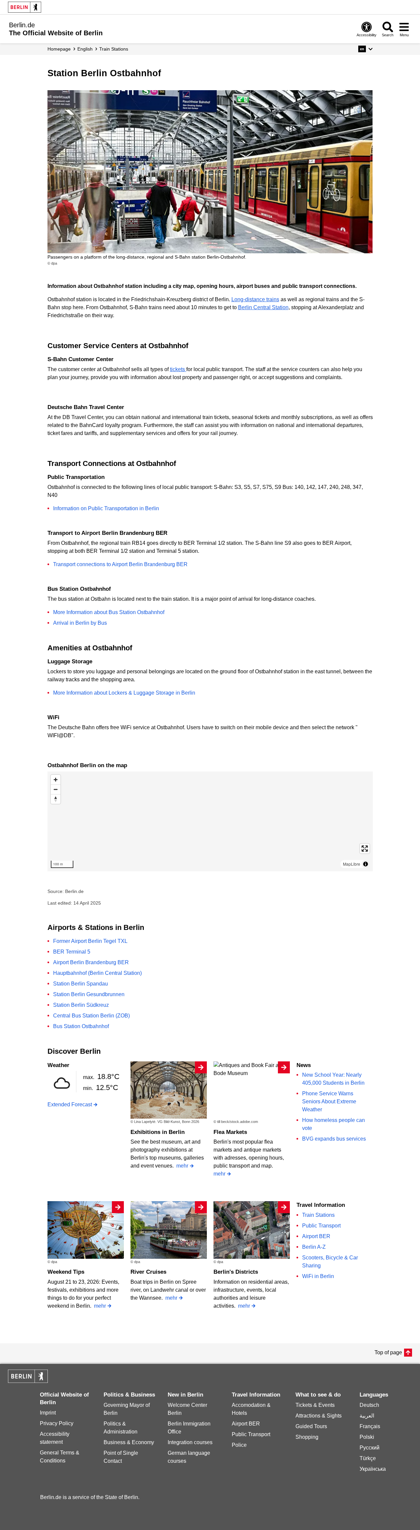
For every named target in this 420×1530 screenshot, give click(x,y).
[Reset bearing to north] (55, 799)
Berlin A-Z (314, 1247)
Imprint (48, 1413)
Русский (369, 1447)
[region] (210, 821)
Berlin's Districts (235, 1272)
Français (370, 1426)
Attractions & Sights (318, 1416)
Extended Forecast (69, 1104)
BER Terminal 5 (71, 952)
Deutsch (369, 1405)
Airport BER (316, 1236)
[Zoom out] (55, 789)
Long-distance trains (255, 299)
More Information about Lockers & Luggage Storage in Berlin (124, 693)
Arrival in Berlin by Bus (80, 623)
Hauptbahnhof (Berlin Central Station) (97, 973)
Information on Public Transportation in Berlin (106, 508)
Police (239, 1445)
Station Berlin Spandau (80, 983)
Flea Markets (230, 1132)
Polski (367, 1437)
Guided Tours (311, 1426)
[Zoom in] (55, 779)
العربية (367, 1416)
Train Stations (318, 1215)
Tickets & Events (315, 1405)
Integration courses (190, 1442)
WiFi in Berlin (318, 1276)
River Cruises (148, 1272)
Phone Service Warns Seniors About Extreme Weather (329, 1101)
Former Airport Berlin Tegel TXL (90, 941)
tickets (178, 369)
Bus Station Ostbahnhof (81, 1026)
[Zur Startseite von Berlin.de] (28, 1381)
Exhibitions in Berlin (157, 1132)
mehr (182, 1166)
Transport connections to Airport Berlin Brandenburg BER (120, 564)
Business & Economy (129, 1442)
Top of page (388, 1352)
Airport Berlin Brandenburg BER (91, 962)
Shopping (306, 1437)
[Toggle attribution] (366, 864)
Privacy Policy (56, 1423)
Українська (373, 1469)
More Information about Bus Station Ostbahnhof (108, 612)
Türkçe (368, 1458)
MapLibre (351, 864)
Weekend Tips (65, 1272)
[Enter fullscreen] (365, 848)
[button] (365, 49)
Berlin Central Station (263, 307)
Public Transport (321, 1225)
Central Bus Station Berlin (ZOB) (91, 1015)
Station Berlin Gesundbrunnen (89, 994)
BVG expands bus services (334, 1139)
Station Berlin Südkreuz (81, 1005)
